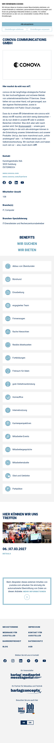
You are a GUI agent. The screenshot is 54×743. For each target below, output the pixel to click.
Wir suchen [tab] (27, 244)
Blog (5, 647)
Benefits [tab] (27, 237)
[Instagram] (12, 661)
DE (24, 723)
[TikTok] (36, 661)
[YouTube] (44, 661)
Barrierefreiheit (12, 641)
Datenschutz (35, 641)
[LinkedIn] (20, 661)
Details (7, 554)
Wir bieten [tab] (27, 250)
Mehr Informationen (34, 591)
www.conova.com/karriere (15, 177)
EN (30, 723)
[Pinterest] (28, 661)
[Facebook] (5, 661)
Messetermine (10, 627)
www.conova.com (11, 173)
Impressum (34, 627)
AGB (30, 647)
